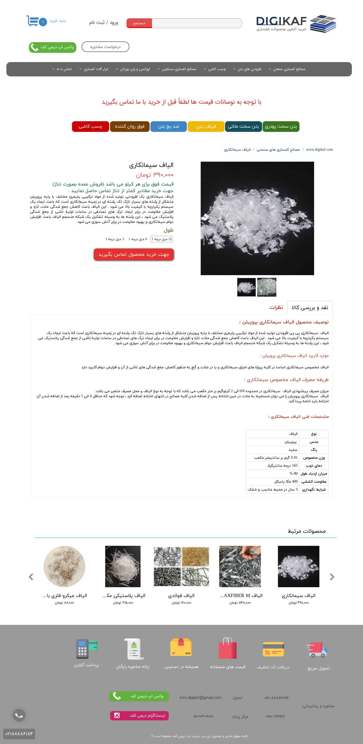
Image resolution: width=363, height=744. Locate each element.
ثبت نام (97, 23)
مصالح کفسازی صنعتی (289, 69)
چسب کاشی (217, 69)
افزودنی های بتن (249, 69)
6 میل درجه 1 (138, 239)
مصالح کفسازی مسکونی (179, 69)
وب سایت (198, 736)
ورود (113, 23)
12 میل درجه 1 (162, 239)
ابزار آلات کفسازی (96, 69)
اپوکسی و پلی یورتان (135, 69)
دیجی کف (179, 736)
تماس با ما (64, 69)
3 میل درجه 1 (114, 239)
